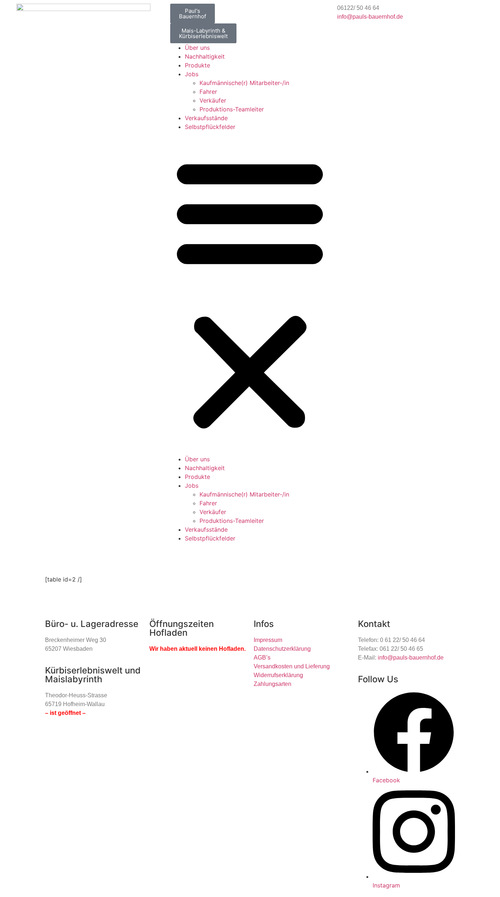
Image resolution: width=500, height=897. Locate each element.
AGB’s (262, 657)
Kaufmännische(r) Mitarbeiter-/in (244, 82)
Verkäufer (212, 100)
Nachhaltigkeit (205, 56)
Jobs (191, 74)
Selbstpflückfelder (210, 126)
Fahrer (208, 91)
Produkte (197, 65)
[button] (249, 293)
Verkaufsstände (206, 118)
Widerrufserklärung (278, 675)
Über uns (197, 47)
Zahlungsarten (272, 684)
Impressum (268, 640)
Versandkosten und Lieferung (292, 666)
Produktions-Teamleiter (231, 109)
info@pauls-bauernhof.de (370, 17)
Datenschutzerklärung (282, 649)
